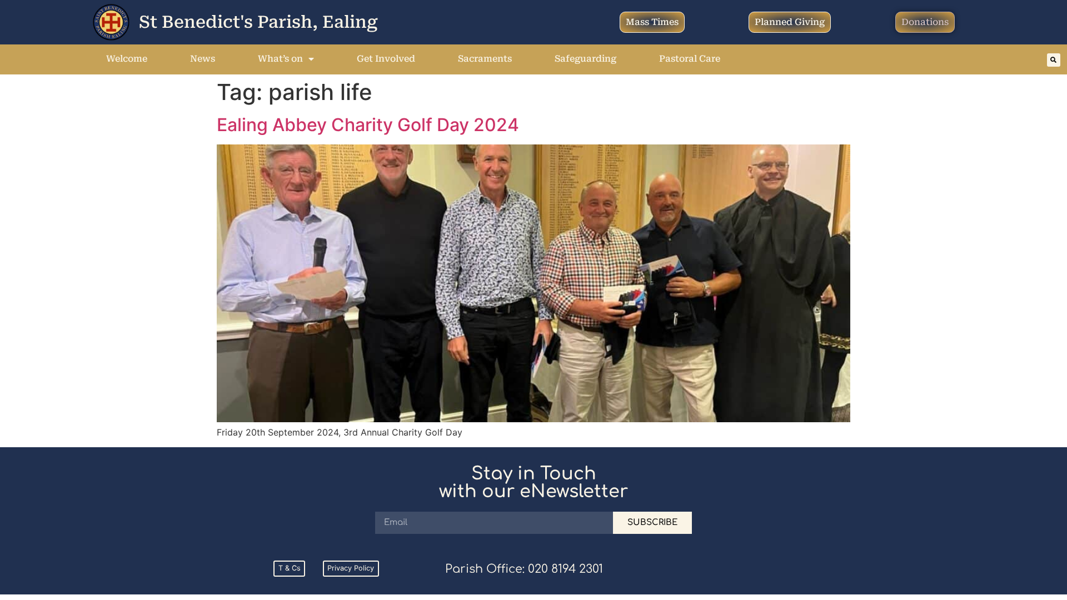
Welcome (126, 58)
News (202, 58)
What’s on (280, 58)
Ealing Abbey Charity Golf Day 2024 (368, 125)
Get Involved (386, 58)
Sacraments (485, 58)
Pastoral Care (689, 58)
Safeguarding (585, 58)
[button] (1053, 60)
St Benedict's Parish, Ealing (258, 22)
